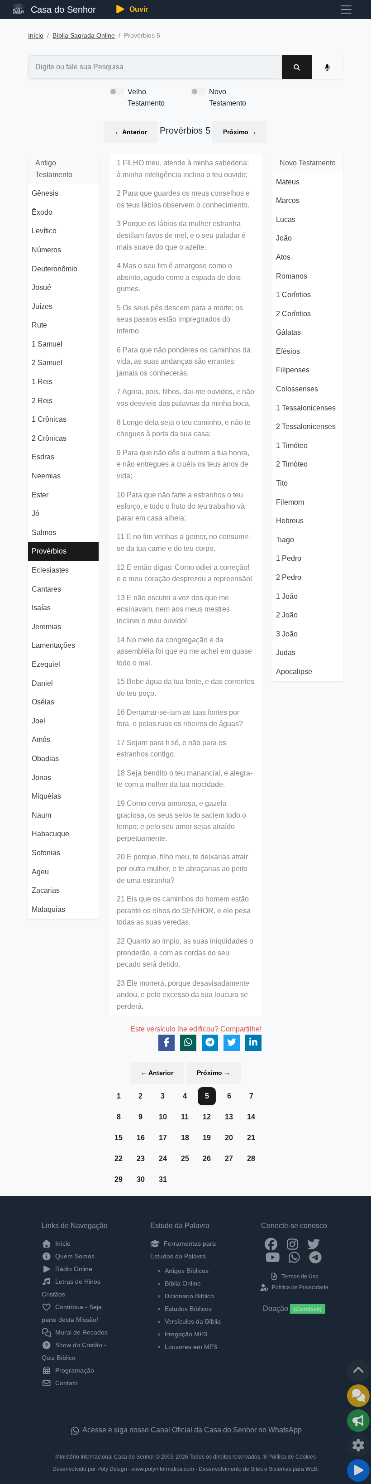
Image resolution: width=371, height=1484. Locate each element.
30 (141, 1179)
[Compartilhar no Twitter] (232, 1043)
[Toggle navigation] (346, 9)
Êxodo (42, 212)
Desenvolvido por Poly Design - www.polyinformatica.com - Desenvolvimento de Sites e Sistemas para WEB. (185, 1469)
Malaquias (48, 909)
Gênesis (45, 193)
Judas (285, 652)
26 (207, 1158)
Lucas (285, 219)
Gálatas (288, 332)
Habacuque (50, 834)
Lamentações (53, 645)
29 (118, 1179)
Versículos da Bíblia (193, 1321)
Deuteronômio (54, 269)
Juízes (42, 306)
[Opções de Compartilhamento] (358, 1420)
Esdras (43, 457)
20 (229, 1138)
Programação (73, 1370)
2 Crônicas (49, 438)
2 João (287, 615)
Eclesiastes (50, 570)
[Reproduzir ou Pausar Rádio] (358, 1470)
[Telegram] (315, 1257)
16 (141, 1138)
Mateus (288, 182)
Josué (41, 287)
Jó (35, 513)
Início (35, 35)
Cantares (46, 589)
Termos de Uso (299, 1276)
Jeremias (46, 627)
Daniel (42, 683)
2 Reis (42, 401)
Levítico (44, 231)
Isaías (41, 608)
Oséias (43, 702)
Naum (41, 815)
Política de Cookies (292, 1457)
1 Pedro (288, 558)
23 (141, 1158)
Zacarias (46, 890)
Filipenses (292, 370)
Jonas (41, 777)
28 (251, 1158)
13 (229, 1117)
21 (251, 1138)
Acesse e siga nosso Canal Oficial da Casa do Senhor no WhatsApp (191, 1430)
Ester (40, 495)
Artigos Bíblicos (187, 1270)
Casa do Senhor (62, 9)
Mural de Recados (80, 1332)
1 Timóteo (292, 445)
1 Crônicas (49, 419)
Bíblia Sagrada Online (83, 35)
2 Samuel (47, 362)
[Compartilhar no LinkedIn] (253, 1043)
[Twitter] (314, 1243)
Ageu (40, 872)
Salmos (44, 532)
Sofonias (46, 853)
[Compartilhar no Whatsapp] (188, 1043)
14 (251, 1117)
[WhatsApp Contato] (294, 1257)
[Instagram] (292, 1243)
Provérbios (49, 551)
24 (163, 1158)
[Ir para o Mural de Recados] (358, 1395)
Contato (65, 1383)
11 (185, 1117)
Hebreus (290, 521)
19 (207, 1138)
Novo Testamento (227, 97)
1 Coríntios (293, 295)
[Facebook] (271, 1243)
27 (229, 1158)
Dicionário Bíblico (189, 1296)
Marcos (288, 200)
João (284, 238)
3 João (287, 634)
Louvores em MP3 (191, 1346)
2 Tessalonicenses (306, 426)
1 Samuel (47, 344)
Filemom (290, 502)
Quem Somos (74, 1256)
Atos (283, 257)
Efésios (288, 351)
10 (163, 1117)
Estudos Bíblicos (188, 1308)
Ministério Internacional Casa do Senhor (104, 1457)
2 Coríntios (293, 314)
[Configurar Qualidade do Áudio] (358, 1445)
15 (118, 1138)
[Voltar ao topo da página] (358, 1370)
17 (163, 1138)
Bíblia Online (183, 1283)
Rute (39, 325)
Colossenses (297, 389)
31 (163, 1179)
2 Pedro (288, 577)
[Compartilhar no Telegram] (210, 1043)
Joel (38, 721)
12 (207, 1117)
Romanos (291, 276)
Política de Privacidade (299, 1287)
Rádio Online (72, 1268)
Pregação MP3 (186, 1334)
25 (185, 1158)
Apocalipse (294, 671)
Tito (282, 483)
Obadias (45, 758)
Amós (41, 739)
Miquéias (46, 796)
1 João (287, 596)
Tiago (285, 540)
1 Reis (42, 381)
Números (46, 250)
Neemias (46, 476)
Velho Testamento (146, 97)
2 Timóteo (292, 464)
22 (118, 1158)
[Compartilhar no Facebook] (166, 1043)
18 (185, 1138)
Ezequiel (46, 664)
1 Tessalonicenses (306, 408)
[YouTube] (273, 1257)
